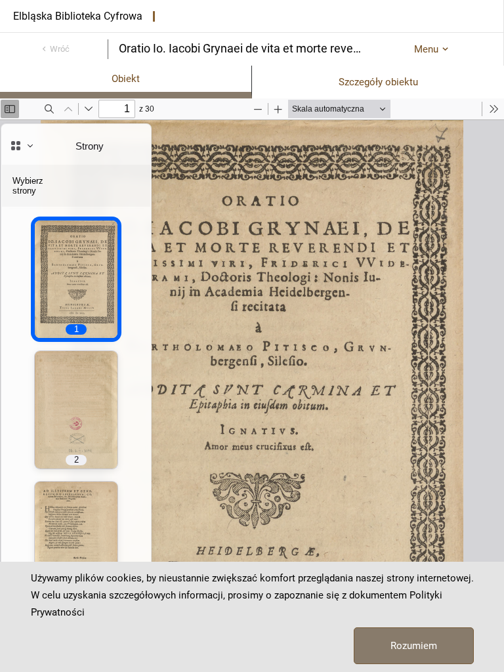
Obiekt (126, 79)
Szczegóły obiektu (378, 82)
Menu (426, 49)
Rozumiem (413, 646)
